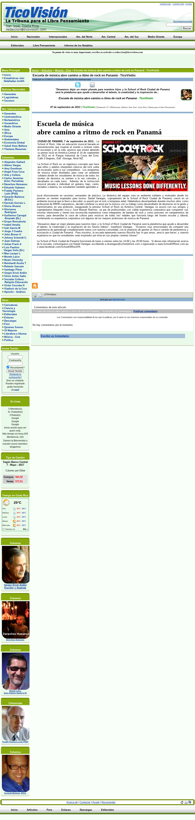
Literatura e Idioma (15, 333)
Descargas (10, 320)
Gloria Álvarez (12, 206)
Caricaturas (11, 305)
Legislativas (11, 97)
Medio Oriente (12, 126)
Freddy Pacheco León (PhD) (12, 192)
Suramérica (11, 123)
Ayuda (188, 4)
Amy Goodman (13, 168)
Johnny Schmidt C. (15, 237)
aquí (16, 390)
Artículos (47, 70)
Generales (10, 94)
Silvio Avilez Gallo (15, 276)
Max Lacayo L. (12, 253)
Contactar (178, 4)
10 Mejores (10, 330)
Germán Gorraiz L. (15, 202)
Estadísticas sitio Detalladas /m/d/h (13, 79)
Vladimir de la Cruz (15, 288)
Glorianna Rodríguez (9, 211)
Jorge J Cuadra (13, 231)
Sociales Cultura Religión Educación (15, 281)
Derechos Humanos (15, 184)
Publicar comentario (145, 311)
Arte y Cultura (12, 175)
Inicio (7, 75)
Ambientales (11, 139)
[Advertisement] (46, 60)
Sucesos (9, 100)
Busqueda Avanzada (182, 21)
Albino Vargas (12, 165)
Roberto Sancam (14, 266)
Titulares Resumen (15, 149)
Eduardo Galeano (14, 187)
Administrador (118, 299)
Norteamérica (12, 120)
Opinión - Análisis (15, 291)
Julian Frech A (12, 244)
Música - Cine (12, 336)
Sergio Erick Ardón (15, 272)
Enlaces (9, 317)
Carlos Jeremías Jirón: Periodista (12, 179)
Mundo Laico (12, 256)
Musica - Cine (63, 70)
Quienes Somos (13, 327)
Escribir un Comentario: (55, 336)
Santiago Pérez (13, 269)
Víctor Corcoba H (14, 285)
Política (8, 340)
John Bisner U (12, 234)
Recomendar (108, 802)
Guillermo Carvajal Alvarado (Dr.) (14, 217)
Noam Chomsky (13, 260)
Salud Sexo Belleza (15, 145)
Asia (6, 129)
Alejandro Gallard (14, 162)
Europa (8, 136)
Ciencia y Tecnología (8, 309)
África (7, 133)
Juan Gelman (12, 240)
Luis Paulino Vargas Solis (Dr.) (13, 249)
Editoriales (10, 314)
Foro (7, 324)
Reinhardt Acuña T (15, 263)
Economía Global (14, 142)
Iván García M (12, 228)
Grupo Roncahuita (15, 221)
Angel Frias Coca (14, 171)
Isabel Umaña (12, 224)
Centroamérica (12, 116)
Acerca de (165, 4)
